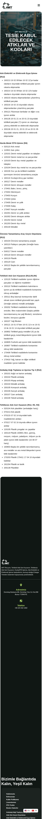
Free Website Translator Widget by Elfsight (29, 813)
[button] (27, 811)
